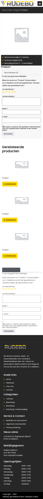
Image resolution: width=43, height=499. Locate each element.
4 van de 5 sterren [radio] (12, 91)
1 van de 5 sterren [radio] (3, 91)
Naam (5, 109)
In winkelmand (10, 184)
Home (4, 10)
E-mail (5, 117)
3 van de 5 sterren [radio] (9, 91)
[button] (40, 3)
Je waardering (8, 89)
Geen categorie (14, 10)
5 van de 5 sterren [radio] (15, 91)
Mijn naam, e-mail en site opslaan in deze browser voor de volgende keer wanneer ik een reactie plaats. (21, 128)
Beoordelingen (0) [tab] (11, 73)
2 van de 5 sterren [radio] (6, 91)
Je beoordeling (8, 96)
